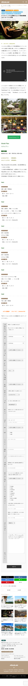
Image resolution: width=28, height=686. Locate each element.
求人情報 (15, 671)
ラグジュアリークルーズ (5, 657)
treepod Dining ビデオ (14, 137)
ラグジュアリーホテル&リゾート (19, 657)
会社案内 (11, 671)
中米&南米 (4, 645)
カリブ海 (13, 644)
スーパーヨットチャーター (18, 655)
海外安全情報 (21, 669)
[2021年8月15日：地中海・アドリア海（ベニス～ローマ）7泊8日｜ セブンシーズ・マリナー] (7, 590)
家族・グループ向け (9, 13)
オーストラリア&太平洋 (6, 644)
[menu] (26, 2)
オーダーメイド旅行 (9, 10)
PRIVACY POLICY (21, 671)
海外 (15, 645)
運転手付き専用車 (17, 658)
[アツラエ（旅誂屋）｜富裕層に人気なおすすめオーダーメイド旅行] (5, 1)
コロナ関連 (16, 10)
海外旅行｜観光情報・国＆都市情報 (7, 648)
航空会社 (2, 658)
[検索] (23, 2)
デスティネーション (4, 642)
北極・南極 (9, 645)
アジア (10, 642)
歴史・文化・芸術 (17, 13)
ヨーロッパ (18, 644)
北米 (12, 645)
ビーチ (3, 13)
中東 (21, 644)
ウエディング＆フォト (5, 655)
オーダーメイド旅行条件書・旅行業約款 (11, 669)
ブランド (2, 647)
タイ (3, 10)
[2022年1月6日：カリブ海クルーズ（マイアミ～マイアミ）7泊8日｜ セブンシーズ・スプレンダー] (20, 590)
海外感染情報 (6, 671)
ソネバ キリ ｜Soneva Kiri (9, 43)
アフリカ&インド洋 (16, 642)
